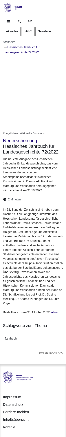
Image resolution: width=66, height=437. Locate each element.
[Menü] (8, 21)
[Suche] (19, 21)
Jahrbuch (11, 338)
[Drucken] (55, 199)
